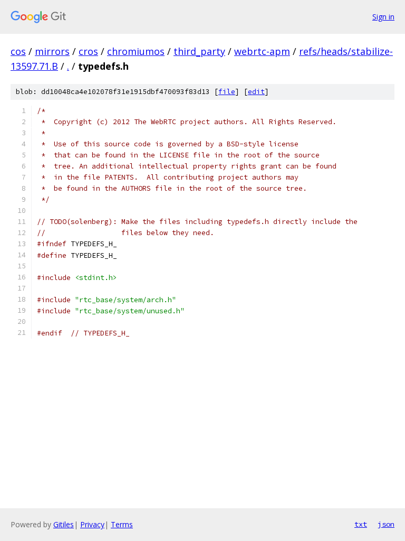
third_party (199, 51)
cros (88, 51)
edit (256, 91)
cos (18, 51)
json (386, 524)
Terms (122, 524)
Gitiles (63, 524)
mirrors (52, 51)
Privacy (92, 524)
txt (360, 524)
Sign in (383, 17)
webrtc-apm (262, 51)
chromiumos (136, 51)
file (226, 91)
